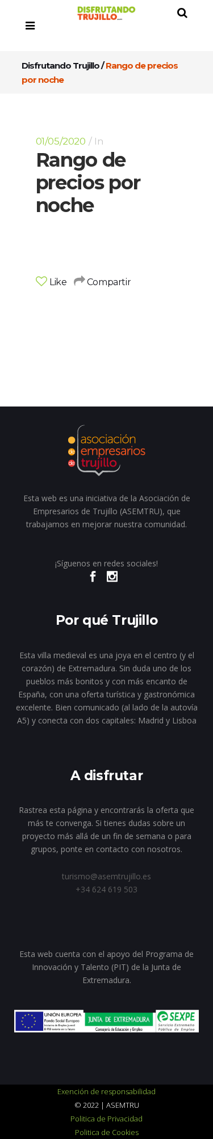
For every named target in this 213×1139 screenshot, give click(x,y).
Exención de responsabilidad (106, 1091)
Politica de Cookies (107, 1132)
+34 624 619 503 (106, 889)
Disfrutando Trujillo (60, 65)
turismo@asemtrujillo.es (106, 876)
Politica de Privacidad (106, 1118)
